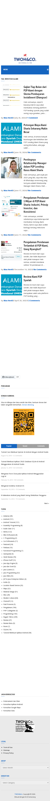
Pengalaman (7, 607)
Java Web (6, 576)
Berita (5, 532)
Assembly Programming (11, 525)
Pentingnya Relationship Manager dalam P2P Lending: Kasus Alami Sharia (35, 165)
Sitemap (6, 750)
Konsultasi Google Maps (12, 707)
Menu (5, 69)
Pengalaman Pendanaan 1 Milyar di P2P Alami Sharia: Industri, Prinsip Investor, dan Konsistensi (36, 204)
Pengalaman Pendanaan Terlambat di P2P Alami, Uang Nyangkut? (36, 245)
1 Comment (32, 118)
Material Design (8, 592)
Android (6, 519)
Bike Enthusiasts (9, 535)
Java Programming (9, 573)
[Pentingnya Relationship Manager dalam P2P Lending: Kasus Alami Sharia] (11, 167)
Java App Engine (9, 563)
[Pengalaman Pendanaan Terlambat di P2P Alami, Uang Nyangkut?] (11, 250)
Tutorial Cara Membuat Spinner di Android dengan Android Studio (24, 452)
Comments (41, 446)
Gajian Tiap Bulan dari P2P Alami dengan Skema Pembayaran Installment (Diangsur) (35, 92)
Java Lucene (7, 570)
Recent (25, 446)
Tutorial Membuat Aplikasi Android (15, 633)
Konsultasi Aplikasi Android (13, 704)
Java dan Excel (8, 566)
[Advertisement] (25, 25)
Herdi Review (8, 557)
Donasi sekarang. (28, 405)
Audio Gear (7, 529)
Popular (9, 446)
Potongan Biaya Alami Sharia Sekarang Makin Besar (35, 128)
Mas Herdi (8, 118)
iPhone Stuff (7, 560)
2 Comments (34, 300)
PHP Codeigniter (9, 611)
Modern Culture (9, 598)
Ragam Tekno (8, 617)
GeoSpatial (7, 554)
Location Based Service (11, 585)
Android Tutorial (9, 522)
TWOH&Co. (19, 794)
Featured (6, 544)
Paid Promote (8, 604)
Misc (5, 595)
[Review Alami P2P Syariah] (11, 284)
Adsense (6, 516)
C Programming (9, 538)
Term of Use (7, 747)
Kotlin (5, 582)
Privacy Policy (8, 753)
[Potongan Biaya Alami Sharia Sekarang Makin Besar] (11, 133)
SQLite (5, 630)
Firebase (6, 547)
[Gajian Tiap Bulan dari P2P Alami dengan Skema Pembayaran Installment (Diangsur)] (11, 95)
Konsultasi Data (9, 711)
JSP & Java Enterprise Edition (13, 579)
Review (5, 620)
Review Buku (8, 623)
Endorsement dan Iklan (11, 701)
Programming (8, 614)
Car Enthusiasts (8, 541)
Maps (5, 589)
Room (5, 626)
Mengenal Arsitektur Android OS (12, 486)
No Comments (34, 152)
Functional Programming (12, 551)
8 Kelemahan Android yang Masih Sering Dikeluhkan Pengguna (23, 495)
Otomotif (6, 601)
